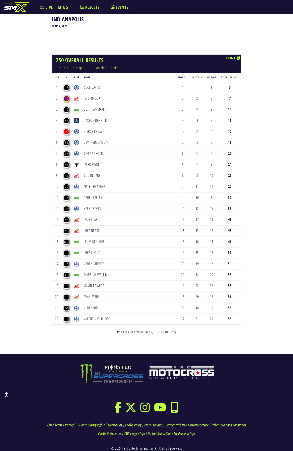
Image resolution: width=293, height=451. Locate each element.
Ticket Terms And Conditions (228, 425)
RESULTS (91, 7)
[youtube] (160, 410)
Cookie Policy (133, 425)
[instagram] (145, 410)
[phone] (174, 410)
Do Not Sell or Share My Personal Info (171, 433)
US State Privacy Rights (91, 425)
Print (231, 57)
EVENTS (122, 7)
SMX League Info (134, 433)
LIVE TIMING (56, 7)
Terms (58, 425)
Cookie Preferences (109, 433)
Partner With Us (175, 425)
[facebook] (118, 410)
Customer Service (198, 425)
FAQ (49, 425)
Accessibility (115, 425)
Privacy (69, 425)
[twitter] (131, 410)
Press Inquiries (153, 425)
